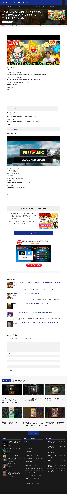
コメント (8, 340)
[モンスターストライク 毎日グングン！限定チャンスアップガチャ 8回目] (10, 306)
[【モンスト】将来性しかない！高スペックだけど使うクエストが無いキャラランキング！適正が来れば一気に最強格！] (10, 285)
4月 (56, 441)
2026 (49, 441)
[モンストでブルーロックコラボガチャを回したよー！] (5, 451)
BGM (24, 6)
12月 (53, 447)
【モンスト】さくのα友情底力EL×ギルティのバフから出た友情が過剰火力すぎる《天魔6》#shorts (36, 322)
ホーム (3, 6)
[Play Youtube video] (33, 50)
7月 (61, 441)
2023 (49, 455)
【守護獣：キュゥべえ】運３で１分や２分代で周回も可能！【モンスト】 (30, 293)
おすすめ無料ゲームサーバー (31, 465)
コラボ (14, 6)
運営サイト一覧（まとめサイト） (32, 455)
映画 (36, 6)
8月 (62, 441)
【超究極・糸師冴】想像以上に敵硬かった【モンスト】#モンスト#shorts (54, 424)
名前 (8, 353)
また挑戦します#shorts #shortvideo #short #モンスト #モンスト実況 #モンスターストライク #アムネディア (33, 424)
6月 (59, 441)
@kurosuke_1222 (15, 108)
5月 (57, 441)
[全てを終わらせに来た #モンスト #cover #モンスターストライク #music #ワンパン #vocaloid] (5, 444)
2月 (52, 441)
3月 (54, 441)
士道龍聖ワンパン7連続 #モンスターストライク (55, 399)
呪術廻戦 (52, 6)
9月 (64, 446)
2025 (49, 446)
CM (43, 6)
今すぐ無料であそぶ (33, 233)
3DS (28, 6)
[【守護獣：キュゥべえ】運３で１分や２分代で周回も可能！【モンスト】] (10, 296)
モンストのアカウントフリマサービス (34, 475)
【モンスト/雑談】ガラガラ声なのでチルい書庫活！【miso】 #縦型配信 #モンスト (32, 312)
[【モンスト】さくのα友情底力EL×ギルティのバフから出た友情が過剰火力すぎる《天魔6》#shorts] (10, 324)
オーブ (47, 6)
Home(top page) (15, 129)
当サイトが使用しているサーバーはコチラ (34, 458)
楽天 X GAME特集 (29, 461)
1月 (51, 441)
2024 (49, 451)
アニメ (32, 6)
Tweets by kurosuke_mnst (13, 96)
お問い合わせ (28, 441)
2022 (49, 460)
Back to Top (33, 433)
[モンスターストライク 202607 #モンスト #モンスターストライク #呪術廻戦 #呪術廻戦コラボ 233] (5, 473)
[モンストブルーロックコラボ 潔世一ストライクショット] (5, 466)
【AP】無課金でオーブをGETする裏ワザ (33, 468)
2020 (49, 470)
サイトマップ (28, 444)
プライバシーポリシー (29, 448)
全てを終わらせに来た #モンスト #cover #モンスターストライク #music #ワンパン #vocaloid (11, 400)
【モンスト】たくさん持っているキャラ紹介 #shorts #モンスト (33, 399)
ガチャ (19, 6)
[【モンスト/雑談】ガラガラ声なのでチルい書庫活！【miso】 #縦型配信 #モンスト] (10, 314)
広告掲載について (29, 451)
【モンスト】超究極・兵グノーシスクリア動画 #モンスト (11, 423)
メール (9, 358)
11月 (51, 447)
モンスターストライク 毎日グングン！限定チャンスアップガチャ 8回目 (30, 303)
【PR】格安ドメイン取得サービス (32, 483)
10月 (49, 447)
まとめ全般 (8, 6)
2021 (49, 465)
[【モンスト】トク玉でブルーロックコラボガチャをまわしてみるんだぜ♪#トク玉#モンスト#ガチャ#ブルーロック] (5, 458)
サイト (8, 364)
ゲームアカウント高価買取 (30, 472)
